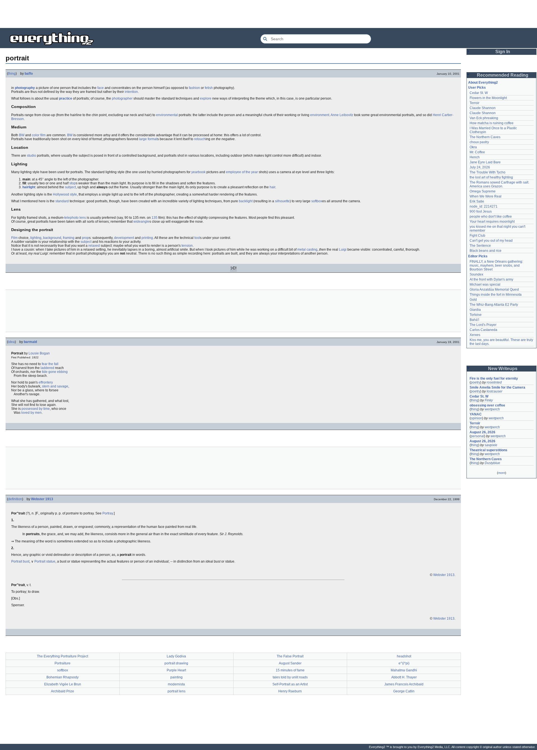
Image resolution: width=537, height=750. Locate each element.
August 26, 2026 (482, 432)
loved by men (31, 413)
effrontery (46, 382)
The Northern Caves (485, 137)
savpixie (491, 445)
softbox (316, 201)
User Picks (477, 88)
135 (154, 218)
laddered (47, 368)
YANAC (476, 414)
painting (176, 677)
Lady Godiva (176, 656)
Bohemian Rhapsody (62, 677)
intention (131, 92)
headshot (404, 656)
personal (477, 436)
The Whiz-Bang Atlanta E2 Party (494, 305)
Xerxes (475, 335)
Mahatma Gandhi (404, 670)
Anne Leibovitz (342, 115)
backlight (246, 201)
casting (312, 249)
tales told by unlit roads (290, 677)
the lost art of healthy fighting (491, 177)
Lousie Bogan (39, 353)
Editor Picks (477, 256)
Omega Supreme (483, 191)
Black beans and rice (485, 251)
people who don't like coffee (491, 216)
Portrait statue (44, 561)
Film (14, 238)
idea (11, 342)
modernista (176, 684)
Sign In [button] (502, 51)
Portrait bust (20, 561)
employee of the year (242, 172)
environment (319, 115)
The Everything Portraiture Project (62, 656)
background (52, 238)
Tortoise (476, 315)
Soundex (476, 274)
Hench (475, 157)
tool (197, 238)
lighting (35, 238)
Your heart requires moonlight (492, 222)
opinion (476, 418)
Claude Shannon (483, 108)
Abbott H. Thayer (404, 677)
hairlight (28, 187)
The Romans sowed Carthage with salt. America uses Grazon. (500, 184)
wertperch (492, 409)
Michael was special (485, 284)
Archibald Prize (62, 691)
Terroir (474, 103)
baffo (29, 74)
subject (70, 187)
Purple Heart (176, 670)
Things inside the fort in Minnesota (496, 295)
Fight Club (477, 236)
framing (68, 238)
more (501, 472)
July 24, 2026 (480, 167)
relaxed (94, 246)
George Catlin (403, 691)
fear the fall (50, 364)
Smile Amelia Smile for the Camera (497, 387)
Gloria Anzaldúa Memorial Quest (494, 289)
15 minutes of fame (290, 670)
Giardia (475, 310)
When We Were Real (485, 196)
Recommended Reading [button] (502, 75)
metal (301, 249)
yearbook (198, 172)
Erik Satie (477, 201)
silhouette (282, 201)
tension (187, 246)
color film (39, 135)
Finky (489, 400)
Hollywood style (65, 194)
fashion (194, 88)
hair (272, 187)
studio (31, 155)
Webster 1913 (42, 499)
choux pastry (479, 142)
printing (147, 238)
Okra (473, 147)
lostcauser (494, 391)
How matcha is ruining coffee (492, 123)
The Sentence (480, 246)
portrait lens (176, 691)
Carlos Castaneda (483, 330)
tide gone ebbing (55, 372)
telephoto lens (75, 218)
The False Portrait (290, 656)
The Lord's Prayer (483, 325)
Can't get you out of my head (491, 241)
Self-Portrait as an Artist (290, 684)
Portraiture (62, 663)
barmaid (30, 342)
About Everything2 (483, 82)
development (124, 238)
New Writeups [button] (502, 368)
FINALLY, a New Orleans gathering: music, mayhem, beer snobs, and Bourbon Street (497, 265)
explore (205, 98)
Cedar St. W (479, 93)
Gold (473, 300)
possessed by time (36, 409)
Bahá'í (474, 320)
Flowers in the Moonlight (488, 98)
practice (65, 98)
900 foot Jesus (481, 211)
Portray (107, 513)
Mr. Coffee (477, 152)
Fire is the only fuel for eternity (494, 378)
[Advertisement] (268, 14)
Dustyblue (492, 463)
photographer (122, 98)
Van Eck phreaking (484, 118)
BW (21, 135)
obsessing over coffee (487, 405)
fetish (209, 88)
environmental (167, 115)
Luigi (343, 249)
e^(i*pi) (404, 663)
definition (15, 499)
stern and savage (55, 386)
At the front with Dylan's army (491, 279)
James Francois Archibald (403, 684)
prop (85, 238)
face (100, 88)
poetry (475, 382)
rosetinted (494, 382)
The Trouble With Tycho (487, 172)
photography (25, 88)
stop (72, 183)
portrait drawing (176, 663)
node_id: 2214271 (484, 206)
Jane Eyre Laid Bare (485, 162)
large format (148, 139)
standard (62, 201)
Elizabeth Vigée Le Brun (62, 684)
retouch (200, 139)
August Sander (290, 663)
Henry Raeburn (290, 691)
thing (12, 74)
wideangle (141, 222)
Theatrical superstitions (488, 450)
